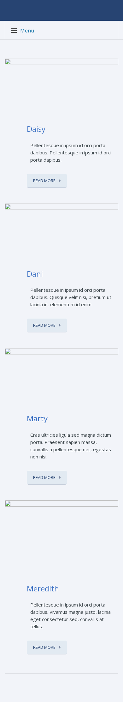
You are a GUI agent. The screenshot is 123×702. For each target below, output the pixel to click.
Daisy (36, 129)
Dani (35, 273)
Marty (37, 418)
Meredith (43, 588)
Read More (44, 180)
